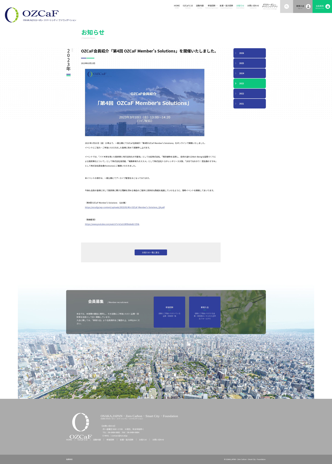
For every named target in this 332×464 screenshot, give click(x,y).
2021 (241, 103)
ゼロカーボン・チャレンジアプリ (270, 6)
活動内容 (200, 7)
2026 (241, 53)
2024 (241, 73)
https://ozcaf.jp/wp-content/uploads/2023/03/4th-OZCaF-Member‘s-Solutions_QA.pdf (125, 207)
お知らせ (240, 7)
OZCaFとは (188, 7)
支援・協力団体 (226, 7)
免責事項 (69, 459)
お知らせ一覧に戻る (151, 252)
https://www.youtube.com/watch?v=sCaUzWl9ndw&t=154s (112, 224)
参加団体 (110, 439)
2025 (241, 63)
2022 (241, 93)
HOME (177, 7)
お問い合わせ (253, 7)
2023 (241, 83)
